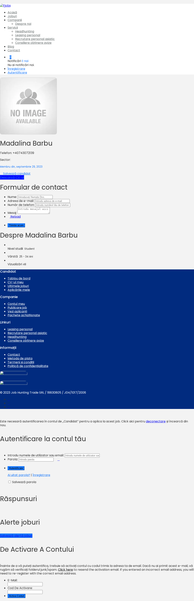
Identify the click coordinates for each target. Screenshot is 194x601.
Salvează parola (24, 482)
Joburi (12, 16)
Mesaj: (12, 213)
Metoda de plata (20, 358)
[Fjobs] (5, 5)
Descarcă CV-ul (12, 177)
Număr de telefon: (21, 205)
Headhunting (24, 31)
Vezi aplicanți (17, 311)
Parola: (13, 459)
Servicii (13, 27)
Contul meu (16, 304)
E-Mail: (12, 580)
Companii (15, 20)
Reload (15, 216)
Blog (11, 46)
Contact (14, 50)
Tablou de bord (19, 278)
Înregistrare (16, 69)
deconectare (156, 421)
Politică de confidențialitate (28, 366)
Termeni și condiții (21, 362)
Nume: (12, 197)
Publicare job (17, 307)
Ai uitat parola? (19, 475)
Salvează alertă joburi (16, 536)
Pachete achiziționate (24, 315)
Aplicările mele (19, 290)
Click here (65, 569)
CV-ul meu (15, 282)
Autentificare (17, 72)
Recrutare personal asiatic (35, 39)
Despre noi (23, 24)
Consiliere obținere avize (33, 43)
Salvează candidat (16, 173)
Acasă (12, 12)
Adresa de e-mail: (21, 201)
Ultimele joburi (18, 286)
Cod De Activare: (20, 588)
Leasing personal (27, 35)
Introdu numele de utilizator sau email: (36, 455)
